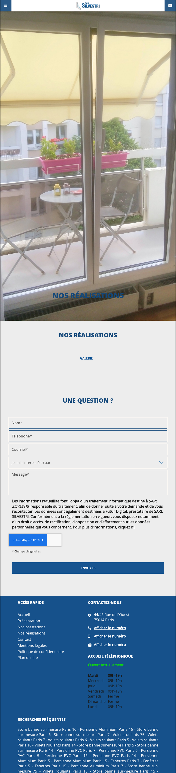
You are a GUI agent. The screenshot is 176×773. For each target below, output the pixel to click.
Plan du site (28, 657)
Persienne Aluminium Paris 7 (97, 765)
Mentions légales (32, 645)
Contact (24, 639)
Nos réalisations (32, 633)
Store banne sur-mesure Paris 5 (106, 745)
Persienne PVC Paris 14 (114, 755)
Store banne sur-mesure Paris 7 (81, 734)
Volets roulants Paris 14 (55, 745)
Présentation (29, 620)
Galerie (86, 358)
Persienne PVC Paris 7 (76, 750)
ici (133, 527)
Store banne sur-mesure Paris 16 (47, 729)
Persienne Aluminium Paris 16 (106, 729)
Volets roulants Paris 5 (109, 739)
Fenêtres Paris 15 (50, 765)
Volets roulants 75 (128, 734)
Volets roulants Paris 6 (67, 739)
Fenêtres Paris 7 (125, 760)
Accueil (24, 614)
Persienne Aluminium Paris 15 (80, 760)
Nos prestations (31, 626)
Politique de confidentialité (41, 651)
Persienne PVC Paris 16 (66, 755)
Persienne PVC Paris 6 (118, 750)
